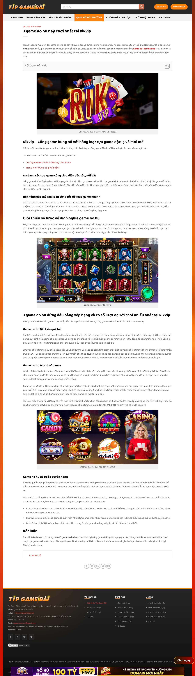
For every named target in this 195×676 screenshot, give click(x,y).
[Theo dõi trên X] (17, 637)
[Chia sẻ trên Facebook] (86, 566)
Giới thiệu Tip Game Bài (96, 603)
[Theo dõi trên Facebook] (10, 637)
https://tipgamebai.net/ (24, 613)
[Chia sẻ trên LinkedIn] (108, 566)
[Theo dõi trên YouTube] (24, 637)
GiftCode (164, 17)
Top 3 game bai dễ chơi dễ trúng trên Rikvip (48, 162)
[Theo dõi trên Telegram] (31, 637)
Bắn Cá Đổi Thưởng (61, 17)
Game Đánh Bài (36, 17)
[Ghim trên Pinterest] (103, 566)
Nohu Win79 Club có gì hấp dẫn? (42, 168)
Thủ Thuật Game (145, 17)
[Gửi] (141, 6)
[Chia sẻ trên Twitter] (92, 566)
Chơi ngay (184, 660)
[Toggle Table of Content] (165, 66)
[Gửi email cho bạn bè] (97, 566)
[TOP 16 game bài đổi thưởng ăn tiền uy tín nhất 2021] (27, 7)
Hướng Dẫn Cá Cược (118, 17)
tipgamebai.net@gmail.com (24, 623)
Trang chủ (16, 17)
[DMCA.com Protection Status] (19, 645)
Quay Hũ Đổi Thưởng (89, 17)
